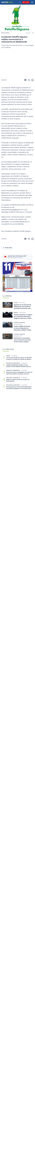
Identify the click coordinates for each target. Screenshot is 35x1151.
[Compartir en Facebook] (25, 80)
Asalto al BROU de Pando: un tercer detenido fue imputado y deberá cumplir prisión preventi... (23, 328)
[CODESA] (17, 277)
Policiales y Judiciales (19, 322)
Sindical (16, 312)
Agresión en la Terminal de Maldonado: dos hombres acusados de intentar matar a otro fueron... (23, 306)
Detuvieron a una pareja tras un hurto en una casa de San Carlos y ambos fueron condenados (22, 340)
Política (16, 302)
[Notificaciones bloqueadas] (19, 2)
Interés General (5, 32)
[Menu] (32, 2)
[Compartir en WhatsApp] (32, 80)
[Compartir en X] (29, 80)
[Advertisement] (17, 63)
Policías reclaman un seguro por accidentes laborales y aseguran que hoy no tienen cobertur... (23, 316)
